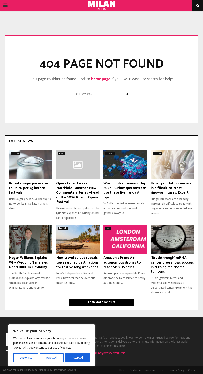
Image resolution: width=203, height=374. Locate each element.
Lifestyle (15, 154)
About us (150, 370)
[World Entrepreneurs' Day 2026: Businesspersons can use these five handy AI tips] (125, 164)
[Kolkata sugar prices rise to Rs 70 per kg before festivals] (30, 164)
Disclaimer (135, 370)
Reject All (51, 357)
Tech (108, 228)
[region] (51, 345)
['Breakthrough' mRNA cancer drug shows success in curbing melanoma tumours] (172, 239)
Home (122, 370)
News (61, 154)
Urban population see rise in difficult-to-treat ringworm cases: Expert (171, 188)
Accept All (77, 357)
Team (162, 370)
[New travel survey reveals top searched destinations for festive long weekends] (78, 239)
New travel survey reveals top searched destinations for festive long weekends (77, 262)
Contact (192, 370)
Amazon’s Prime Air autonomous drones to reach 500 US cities (122, 262)
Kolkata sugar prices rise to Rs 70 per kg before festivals (28, 188)
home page (100, 79)
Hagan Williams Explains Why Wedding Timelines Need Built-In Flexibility (28, 262)
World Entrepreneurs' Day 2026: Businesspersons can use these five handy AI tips (124, 190)
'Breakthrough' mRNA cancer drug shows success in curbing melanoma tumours (172, 265)
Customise (26, 357)
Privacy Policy (176, 370)
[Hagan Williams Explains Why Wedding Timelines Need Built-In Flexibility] (30, 239)
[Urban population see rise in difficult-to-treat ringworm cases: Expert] (172, 164)
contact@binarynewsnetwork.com (105, 353)
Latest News (21, 141)
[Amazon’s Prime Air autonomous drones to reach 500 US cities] (125, 239)
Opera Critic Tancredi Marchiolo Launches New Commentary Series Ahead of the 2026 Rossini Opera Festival (77, 192)
